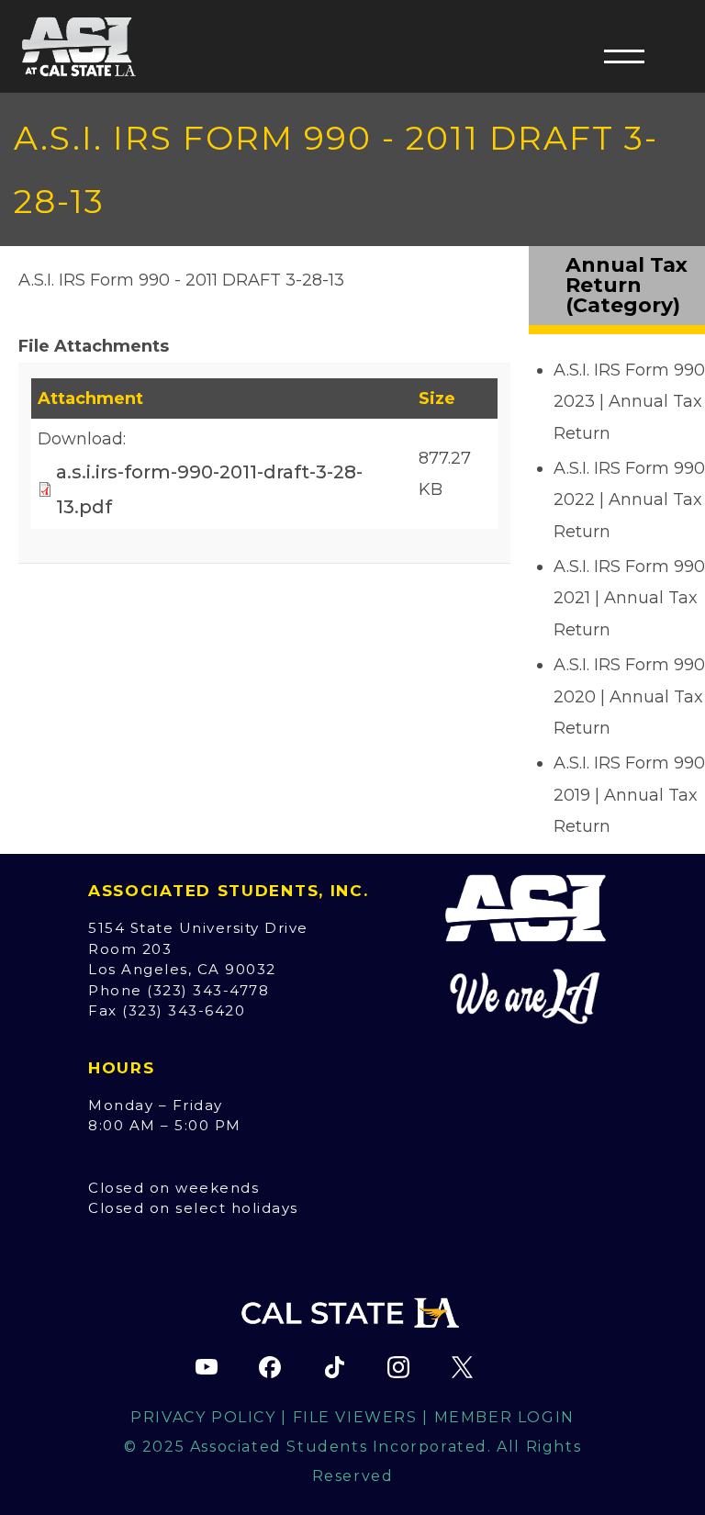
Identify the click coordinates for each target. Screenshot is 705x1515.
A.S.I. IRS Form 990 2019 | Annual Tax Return (629, 794)
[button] (624, 56)
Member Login (504, 1417)
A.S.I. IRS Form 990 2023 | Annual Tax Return (629, 401)
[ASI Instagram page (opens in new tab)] (398, 1367)
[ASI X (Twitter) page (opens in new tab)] (462, 1367)
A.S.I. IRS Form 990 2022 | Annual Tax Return (629, 499)
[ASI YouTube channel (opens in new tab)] (207, 1367)
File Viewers (355, 1417)
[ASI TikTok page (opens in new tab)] (334, 1367)
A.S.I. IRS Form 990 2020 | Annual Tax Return (629, 696)
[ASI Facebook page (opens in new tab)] (270, 1367)
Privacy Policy (202, 1417)
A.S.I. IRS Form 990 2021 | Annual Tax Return (629, 597)
